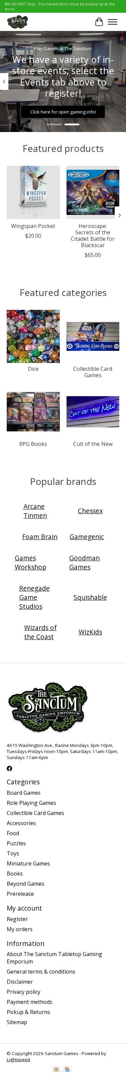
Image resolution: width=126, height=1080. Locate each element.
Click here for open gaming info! (63, 111)
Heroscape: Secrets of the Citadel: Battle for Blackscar (93, 235)
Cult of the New (93, 444)
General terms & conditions (41, 971)
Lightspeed (18, 1059)
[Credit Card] (67, 1070)
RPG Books (33, 444)
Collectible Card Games (92, 372)
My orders (20, 929)
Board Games (24, 792)
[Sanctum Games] (17, 22)
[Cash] (56, 1070)
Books (15, 873)
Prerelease (20, 893)
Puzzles (16, 843)
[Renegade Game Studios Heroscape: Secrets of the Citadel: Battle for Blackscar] (93, 192)
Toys (13, 853)
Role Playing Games (31, 803)
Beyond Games (25, 883)
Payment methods (29, 1002)
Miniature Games (28, 863)
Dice (33, 368)
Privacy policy (23, 991)
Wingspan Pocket (33, 226)
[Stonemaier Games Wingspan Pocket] (33, 192)
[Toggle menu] (112, 22)
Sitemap (17, 1022)
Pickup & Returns (28, 1012)
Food (13, 833)
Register (17, 919)
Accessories (21, 823)
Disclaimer (20, 981)
